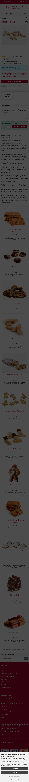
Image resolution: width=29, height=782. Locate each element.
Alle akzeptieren (14, 768)
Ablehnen (14, 772)
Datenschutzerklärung (16, 779)
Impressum (25, 779)
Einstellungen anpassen (15, 776)
